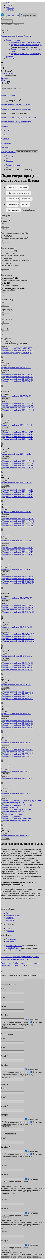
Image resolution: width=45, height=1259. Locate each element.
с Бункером (12, 204)
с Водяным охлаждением (17, 187)
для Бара (25, 204)
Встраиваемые (13, 210)
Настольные (12, 199)
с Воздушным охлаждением (18, 193)
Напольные (26, 199)
